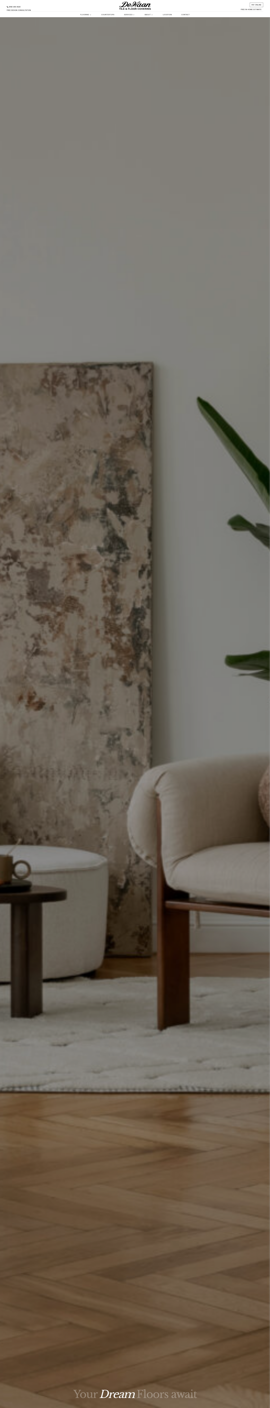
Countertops (107, 15)
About (148, 15)
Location (167, 15)
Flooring (84, 15)
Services (128, 15)
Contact (185, 15)
